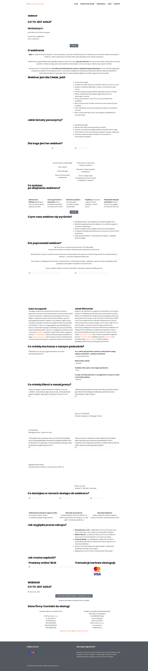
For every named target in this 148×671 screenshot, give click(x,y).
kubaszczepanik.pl (38, 337)
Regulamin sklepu (65, 631)
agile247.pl (39, 332)
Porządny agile (85, 337)
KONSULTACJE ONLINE (87, 4)
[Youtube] (29, 652)
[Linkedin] (27, 652)
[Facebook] (31, 652)
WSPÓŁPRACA (101, 4)
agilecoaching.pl (90, 339)
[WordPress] (35, 652)
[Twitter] (34, 652)
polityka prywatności (81, 631)
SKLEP (110, 4)
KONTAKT (117, 4)
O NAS (76, 4)
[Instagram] (32, 652)
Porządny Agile (39, 334)
